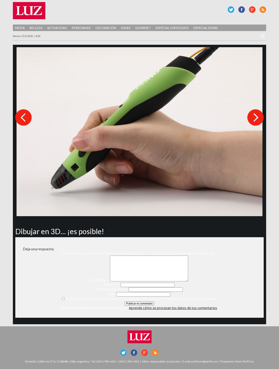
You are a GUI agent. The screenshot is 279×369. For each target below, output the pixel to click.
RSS (263, 9)
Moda (20, 28)
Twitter (231, 9)
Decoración (105, 28)
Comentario (100, 280)
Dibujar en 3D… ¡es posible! (59, 231)
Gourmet (143, 28)
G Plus (252, 9)
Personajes (81, 28)
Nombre (112, 284)
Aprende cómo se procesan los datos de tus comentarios (173, 308)
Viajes (126, 28)
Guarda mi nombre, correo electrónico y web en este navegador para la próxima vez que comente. (142, 298)
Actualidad (57, 28)
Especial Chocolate (172, 28)
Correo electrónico (112, 289)
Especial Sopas (205, 28)
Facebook (241, 9)
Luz (29, 10)
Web (111, 294)
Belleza (35, 28)
